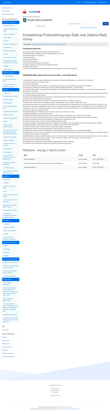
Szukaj (106, 24)
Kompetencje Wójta (9, 227)
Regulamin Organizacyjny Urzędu (10, 30)
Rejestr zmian (5, 343)
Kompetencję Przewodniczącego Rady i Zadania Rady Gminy (10, 215)
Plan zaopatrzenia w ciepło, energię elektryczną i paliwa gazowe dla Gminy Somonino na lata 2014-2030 (10, 307)
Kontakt (6, 234)
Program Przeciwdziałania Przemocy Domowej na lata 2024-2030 (10, 319)
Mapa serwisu (6, 340)
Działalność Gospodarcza (10, 44)
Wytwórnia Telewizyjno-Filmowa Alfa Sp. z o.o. (67, 409)
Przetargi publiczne (9, 76)
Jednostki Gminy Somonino (11, 96)
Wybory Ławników (9, 140)
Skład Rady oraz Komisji (10, 210)
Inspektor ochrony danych (11, 262)
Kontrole (6, 41)
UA (76, 2)
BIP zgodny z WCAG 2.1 (65, 407)
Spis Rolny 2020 (8, 148)
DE (82, 2)
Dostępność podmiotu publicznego (9, 163)
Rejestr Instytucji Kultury (10, 314)
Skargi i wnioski (8, 69)
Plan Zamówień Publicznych (7, 283)
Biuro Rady (7, 179)
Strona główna (7, 2)
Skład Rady (7, 249)
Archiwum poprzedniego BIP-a (10, 107)
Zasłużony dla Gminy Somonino (9, 144)
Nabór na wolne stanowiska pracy (7, 125)
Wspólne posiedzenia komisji (9, 187)
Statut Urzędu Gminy (9, 34)
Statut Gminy (7, 37)
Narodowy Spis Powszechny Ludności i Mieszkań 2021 (9, 157)
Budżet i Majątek (8, 114)
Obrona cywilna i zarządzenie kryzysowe (9, 238)
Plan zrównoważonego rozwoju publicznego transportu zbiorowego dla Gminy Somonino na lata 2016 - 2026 (10, 291)
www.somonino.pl (55, 395)
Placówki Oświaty (8, 99)
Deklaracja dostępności (8, 356)
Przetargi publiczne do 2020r (9, 80)
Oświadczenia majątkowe (11, 118)
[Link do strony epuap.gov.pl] (34, 11)
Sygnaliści (6, 66)
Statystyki (5, 350)
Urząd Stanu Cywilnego (10, 57)
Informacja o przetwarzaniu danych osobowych (11, 266)
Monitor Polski (6, 11)
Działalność (7, 252)
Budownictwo (7, 47)
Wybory (6, 121)
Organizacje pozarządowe (11, 111)
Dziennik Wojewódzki (8, 14)
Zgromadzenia (7, 152)
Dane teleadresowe (9, 25)
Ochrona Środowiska (9, 50)
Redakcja (4, 337)
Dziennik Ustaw (6, 8)
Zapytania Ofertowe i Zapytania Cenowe (9, 85)
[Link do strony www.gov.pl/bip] (25, 11)
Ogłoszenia (7, 93)
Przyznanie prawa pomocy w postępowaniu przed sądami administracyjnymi (10, 131)
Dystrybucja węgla (9, 167)
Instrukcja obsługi (7, 347)
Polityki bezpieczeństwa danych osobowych (10, 271)
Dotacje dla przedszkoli (10, 137)
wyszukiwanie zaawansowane (88, 27)
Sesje (5, 191)
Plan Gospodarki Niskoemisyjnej (7, 299)
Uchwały (6, 183)
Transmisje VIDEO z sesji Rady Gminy (10, 200)
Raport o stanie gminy (10, 230)
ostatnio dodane (40, 26)
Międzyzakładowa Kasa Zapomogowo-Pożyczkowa (10, 61)
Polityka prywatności (8, 353)
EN (79, 2)
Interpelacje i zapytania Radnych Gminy (9, 206)
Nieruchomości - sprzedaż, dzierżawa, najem (10, 172)
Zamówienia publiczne (90, 2)
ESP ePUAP (5, 329)
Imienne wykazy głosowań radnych (10, 195)
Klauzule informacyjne (10, 276)
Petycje (6, 54)
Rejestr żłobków (8, 103)
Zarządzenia (7, 224)
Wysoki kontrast (102, 2)
